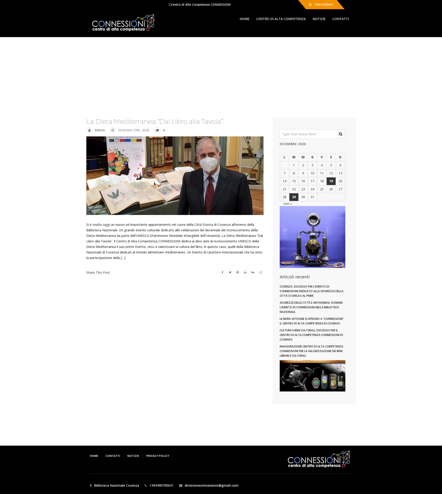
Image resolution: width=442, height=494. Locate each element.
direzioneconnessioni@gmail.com (211, 485)
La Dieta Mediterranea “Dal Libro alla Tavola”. (155, 121)
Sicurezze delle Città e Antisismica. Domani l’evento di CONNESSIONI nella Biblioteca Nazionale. (311, 307)
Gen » (287, 203)
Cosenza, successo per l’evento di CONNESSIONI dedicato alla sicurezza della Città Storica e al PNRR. (311, 291)
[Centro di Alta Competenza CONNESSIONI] (123, 23)
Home (244, 19)
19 (331, 181)
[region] (312, 375)
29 (294, 197)
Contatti (340, 19)
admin (100, 130)
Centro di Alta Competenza (281, 19)
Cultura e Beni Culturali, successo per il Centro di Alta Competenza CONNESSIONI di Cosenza (311, 334)
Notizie (319, 19)
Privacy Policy (157, 456)
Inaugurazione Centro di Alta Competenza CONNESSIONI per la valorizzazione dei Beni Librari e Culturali (311, 351)
